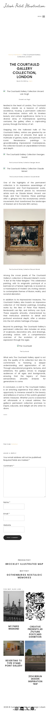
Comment (8, 465)
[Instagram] (16, 710)
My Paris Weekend (13, 627)
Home (11, 55)
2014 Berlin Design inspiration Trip (35, 680)
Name (6, 502)
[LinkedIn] (21, 710)
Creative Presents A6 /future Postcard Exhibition (35, 632)
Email (6, 513)
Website (7, 525)
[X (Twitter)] (27, 710)
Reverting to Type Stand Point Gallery (13, 663)
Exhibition (18, 55)
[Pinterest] (32, 710)
